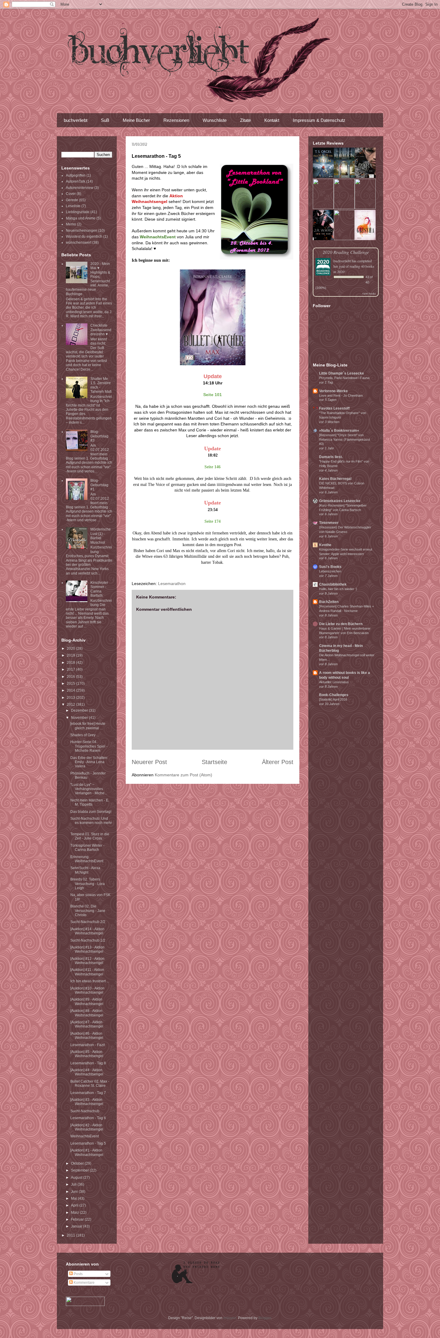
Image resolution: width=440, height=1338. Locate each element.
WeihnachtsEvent (84, 1136)
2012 (71, 704)
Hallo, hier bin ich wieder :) (338, 589)
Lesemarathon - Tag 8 (88, 1063)
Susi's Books (330, 567)
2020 (71, 648)
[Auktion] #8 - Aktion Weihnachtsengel (86, 1013)
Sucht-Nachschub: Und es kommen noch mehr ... (91, 822)
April (75, 1205)
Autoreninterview (79, 188)
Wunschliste (215, 120)
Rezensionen (176, 120)
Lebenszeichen (330, 571)
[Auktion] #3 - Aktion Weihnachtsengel (86, 1102)
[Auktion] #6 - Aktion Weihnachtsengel (86, 1035)
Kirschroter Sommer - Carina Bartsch (99, 589)
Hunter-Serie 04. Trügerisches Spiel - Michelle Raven (88, 746)
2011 (71, 1235)
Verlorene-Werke (333, 391)
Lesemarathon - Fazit (87, 1045)
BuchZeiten (329, 602)
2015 (71, 683)
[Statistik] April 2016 (333, 699)
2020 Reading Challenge (346, 252)
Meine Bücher (136, 120)
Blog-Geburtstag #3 (99, 436)
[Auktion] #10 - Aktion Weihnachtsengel (87, 990)
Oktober (78, 1163)
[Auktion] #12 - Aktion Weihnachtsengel (87, 961)
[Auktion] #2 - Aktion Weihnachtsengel (86, 1127)
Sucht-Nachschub (84, 1111)
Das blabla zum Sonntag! (90, 812)
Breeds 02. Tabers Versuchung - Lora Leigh (87, 883)
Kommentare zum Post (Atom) (183, 774)
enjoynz (229, 1318)
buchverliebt (75, 120)
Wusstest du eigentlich (84, 236)
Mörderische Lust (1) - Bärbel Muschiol (100, 535)
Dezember (80, 710)
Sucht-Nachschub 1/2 (87, 940)
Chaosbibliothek (333, 584)
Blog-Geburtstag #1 (99, 484)
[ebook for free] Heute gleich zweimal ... (87, 726)
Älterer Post (277, 762)
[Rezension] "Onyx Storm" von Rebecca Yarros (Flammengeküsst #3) (344, 439)
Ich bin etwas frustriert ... (89, 981)
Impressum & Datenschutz (319, 120)
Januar (77, 1226)
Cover (71, 194)
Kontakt (271, 120)
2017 (71, 669)
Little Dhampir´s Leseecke (341, 373)
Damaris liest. (331, 457)
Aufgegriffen (76, 175)
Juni (75, 1191)
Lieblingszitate (77, 212)
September (80, 1170)
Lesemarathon (172, 583)
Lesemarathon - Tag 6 (88, 1118)
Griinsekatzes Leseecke (339, 501)
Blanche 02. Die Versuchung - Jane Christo (87, 910)
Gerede (72, 200)
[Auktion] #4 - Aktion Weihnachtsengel (86, 1072)
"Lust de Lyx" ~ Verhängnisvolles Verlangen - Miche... (88, 789)
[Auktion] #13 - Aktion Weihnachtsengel (87, 949)
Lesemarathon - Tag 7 (88, 1093)
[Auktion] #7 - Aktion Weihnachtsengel (86, 1024)
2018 (71, 662)
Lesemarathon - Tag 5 (88, 1143)
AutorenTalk (75, 181)
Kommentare (84, 1283)
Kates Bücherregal (335, 479)
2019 (71, 655)
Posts (78, 1274)
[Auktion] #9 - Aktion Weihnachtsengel (86, 1001)
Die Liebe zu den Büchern (340, 624)
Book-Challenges (333, 695)
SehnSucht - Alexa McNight (85, 870)
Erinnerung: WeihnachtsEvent (86, 859)
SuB (105, 120)
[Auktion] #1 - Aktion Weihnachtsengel (86, 1152)
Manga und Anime (80, 218)
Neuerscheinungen (81, 230)
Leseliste (73, 206)
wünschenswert (78, 242)
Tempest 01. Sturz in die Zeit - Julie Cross (89, 836)
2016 (71, 677)
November (80, 718)
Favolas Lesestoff (334, 408)
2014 (71, 690)
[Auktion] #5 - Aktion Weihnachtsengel (86, 1054)
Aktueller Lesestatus (334, 682)
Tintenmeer (329, 523)
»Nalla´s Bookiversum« (339, 430)
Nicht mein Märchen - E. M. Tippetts (89, 802)
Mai (74, 1198)
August (77, 1177)
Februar (78, 1219)
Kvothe (325, 545)
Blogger (264, 1318)
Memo (71, 224)
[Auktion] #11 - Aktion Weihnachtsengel (87, 972)
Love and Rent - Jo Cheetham (341, 395)
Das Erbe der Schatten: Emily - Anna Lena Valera (89, 762)
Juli (74, 1184)
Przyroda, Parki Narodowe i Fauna (344, 378)
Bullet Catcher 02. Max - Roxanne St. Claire (89, 1083)
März (75, 1212)
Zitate (245, 120)
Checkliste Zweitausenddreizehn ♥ (100, 329)
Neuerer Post (149, 762)
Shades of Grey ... (84, 735)
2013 (71, 697)
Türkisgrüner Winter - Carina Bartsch (87, 847)
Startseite (214, 762)
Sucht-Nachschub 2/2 (87, 922)
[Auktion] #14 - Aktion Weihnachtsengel (87, 931)
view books (369, 293)
